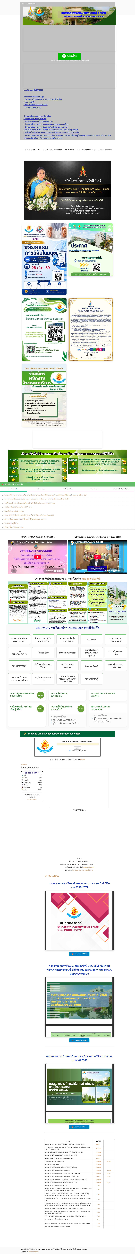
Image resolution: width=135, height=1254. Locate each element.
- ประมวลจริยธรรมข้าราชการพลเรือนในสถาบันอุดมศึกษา (46, 127)
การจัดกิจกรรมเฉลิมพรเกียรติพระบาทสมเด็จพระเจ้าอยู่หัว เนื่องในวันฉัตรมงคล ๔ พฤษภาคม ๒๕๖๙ (29, 503)
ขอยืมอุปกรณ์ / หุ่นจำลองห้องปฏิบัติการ (21, 708)
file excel (98, 1148)
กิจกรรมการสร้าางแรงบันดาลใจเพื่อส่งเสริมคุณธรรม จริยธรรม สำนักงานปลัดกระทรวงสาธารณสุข (29, 515)
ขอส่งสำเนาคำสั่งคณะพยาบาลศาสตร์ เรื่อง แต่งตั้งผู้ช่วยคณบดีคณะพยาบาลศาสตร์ (25, 519)
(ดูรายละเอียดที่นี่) (91, 578)
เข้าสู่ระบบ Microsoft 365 (43, 679)
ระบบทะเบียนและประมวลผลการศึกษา (19, 679)
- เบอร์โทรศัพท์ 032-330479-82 (36, 105)
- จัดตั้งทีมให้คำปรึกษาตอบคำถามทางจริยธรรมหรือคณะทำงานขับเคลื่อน (52, 132)
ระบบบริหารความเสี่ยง (116, 652)
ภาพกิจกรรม (24, 764)
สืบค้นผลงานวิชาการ (67, 652)
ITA (39, 150)
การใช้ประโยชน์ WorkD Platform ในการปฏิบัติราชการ (18, 507)
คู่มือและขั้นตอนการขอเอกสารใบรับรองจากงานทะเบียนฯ (107, 720)
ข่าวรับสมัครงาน (40, 489)
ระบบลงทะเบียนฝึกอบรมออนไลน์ (67, 639)
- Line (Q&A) (29, 102)
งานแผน (52, 875)
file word (98, 1152)
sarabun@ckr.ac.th (88, 867)
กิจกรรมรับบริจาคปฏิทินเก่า (11, 523)
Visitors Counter (32, 799)
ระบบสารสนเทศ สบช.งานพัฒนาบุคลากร (91, 653)
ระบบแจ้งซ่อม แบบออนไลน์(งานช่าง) (103, 694)
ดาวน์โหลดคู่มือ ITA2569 (33, 90)
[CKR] (44, 142)
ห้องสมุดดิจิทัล (43, 652)
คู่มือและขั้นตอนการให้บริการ (64, 720)
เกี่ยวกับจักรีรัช (30, 150)
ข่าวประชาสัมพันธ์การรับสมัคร (121, 489)
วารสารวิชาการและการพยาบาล (116, 665)
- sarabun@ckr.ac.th (32, 108)
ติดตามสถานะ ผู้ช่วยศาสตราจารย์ (43, 639)
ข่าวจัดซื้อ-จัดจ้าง (67, 489)
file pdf (98, 1144)
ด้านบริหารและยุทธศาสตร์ (53, 150)
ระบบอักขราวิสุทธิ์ (19, 665)
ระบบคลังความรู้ (91, 679)
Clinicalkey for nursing (67, 665)
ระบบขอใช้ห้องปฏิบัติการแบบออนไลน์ (61, 708)
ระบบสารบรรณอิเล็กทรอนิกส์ (115, 639)
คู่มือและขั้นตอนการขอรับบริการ (66, 723)
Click (98, 1185)
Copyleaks (91, 639)
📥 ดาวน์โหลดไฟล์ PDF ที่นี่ (79, 954)
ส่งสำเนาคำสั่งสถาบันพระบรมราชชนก (14, 527)
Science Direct (91, 665)
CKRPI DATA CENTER (19, 652)
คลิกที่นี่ (82, 759)
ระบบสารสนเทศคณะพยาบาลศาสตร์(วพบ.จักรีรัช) (67, 679)
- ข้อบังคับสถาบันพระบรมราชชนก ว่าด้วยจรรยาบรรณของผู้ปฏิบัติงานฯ (51, 130)
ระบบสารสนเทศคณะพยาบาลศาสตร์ (19, 639)
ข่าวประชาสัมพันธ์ (13, 489)
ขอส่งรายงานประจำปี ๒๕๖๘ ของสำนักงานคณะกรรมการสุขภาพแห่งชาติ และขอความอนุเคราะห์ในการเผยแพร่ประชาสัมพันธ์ (36, 499)
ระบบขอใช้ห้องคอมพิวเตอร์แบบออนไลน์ (22, 694)
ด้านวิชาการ (69, 150)
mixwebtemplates (34, 1251)
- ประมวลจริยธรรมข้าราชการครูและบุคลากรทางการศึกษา (46, 124)
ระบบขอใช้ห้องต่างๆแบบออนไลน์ (59, 694)
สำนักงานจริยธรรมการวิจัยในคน (43, 665)
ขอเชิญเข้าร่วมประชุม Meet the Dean (14, 511)
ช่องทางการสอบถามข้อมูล (34, 97)
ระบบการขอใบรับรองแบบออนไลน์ (100, 708)
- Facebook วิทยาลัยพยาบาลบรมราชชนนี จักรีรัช (43, 99)
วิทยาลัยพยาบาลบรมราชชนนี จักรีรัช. (82, 870)
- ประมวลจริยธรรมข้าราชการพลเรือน (38, 122)
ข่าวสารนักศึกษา (94, 489)
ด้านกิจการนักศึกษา (105, 150)
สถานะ (40, 695)
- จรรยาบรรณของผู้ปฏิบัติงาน (35, 119)
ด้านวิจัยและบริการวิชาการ (86, 150)
